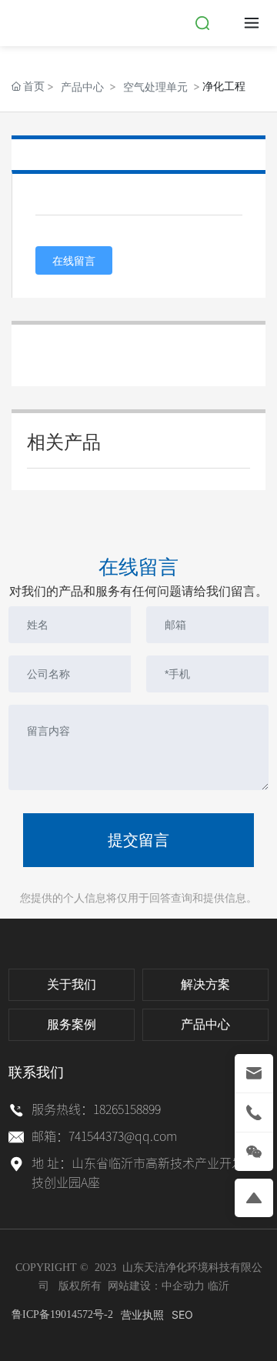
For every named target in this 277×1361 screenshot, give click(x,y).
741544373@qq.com (122, 1136)
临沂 (218, 1286)
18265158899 (127, 1109)
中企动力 (183, 1286)
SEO (182, 1314)
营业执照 (142, 1314)
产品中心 (82, 86)
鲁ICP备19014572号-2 (62, 1314)
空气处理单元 (155, 86)
